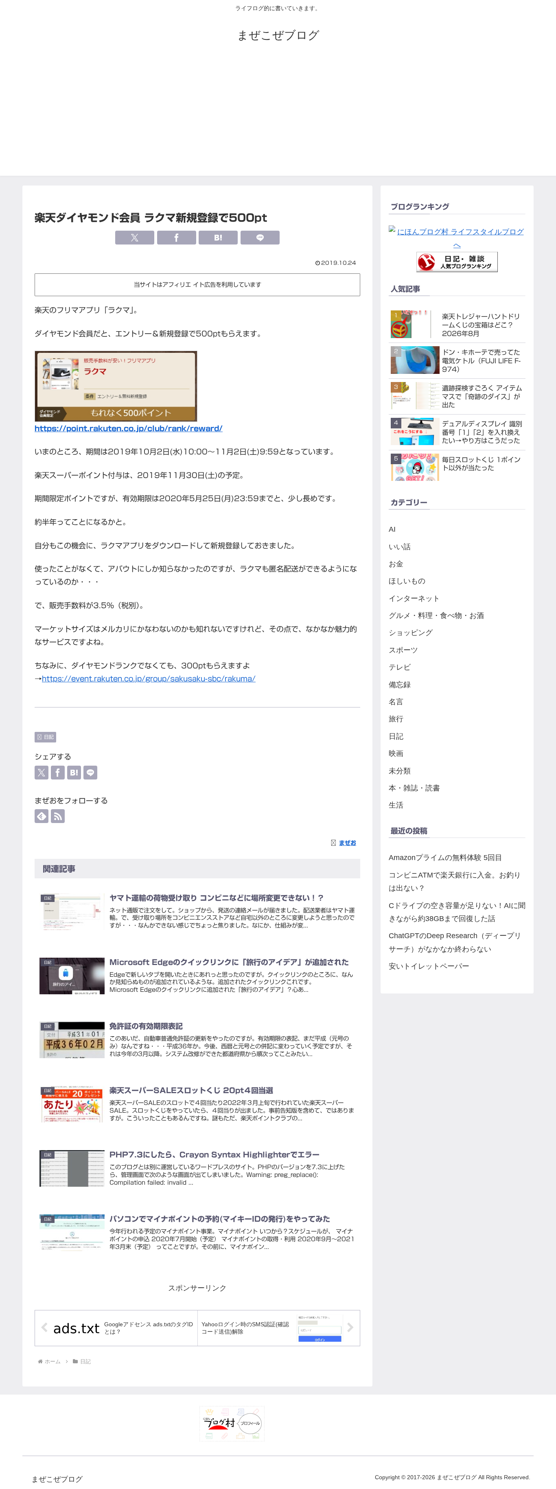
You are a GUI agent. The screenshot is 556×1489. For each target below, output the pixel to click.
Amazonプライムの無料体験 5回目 (445, 858)
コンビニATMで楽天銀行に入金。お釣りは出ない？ (455, 881)
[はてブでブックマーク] (218, 238)
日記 (49, 736)
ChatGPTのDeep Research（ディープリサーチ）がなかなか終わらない (455, 942)
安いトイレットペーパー (429, 966)
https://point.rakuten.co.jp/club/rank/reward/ (129, 428)
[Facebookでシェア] (176, 238)
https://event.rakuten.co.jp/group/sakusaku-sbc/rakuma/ (149, 678)
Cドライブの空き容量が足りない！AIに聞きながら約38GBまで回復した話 (457, 912)
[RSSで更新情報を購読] (58, 816)
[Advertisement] (278, 119)
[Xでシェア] (134, 238)
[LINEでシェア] (260, 238)
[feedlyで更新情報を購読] (41, 816)
